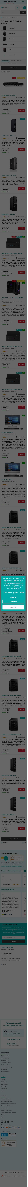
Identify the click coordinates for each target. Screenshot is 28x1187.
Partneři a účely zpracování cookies (13, 592)
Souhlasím (13, 607)
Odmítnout (13, 601)
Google (17, 585)
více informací (15, 588)
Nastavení (13, 597)
